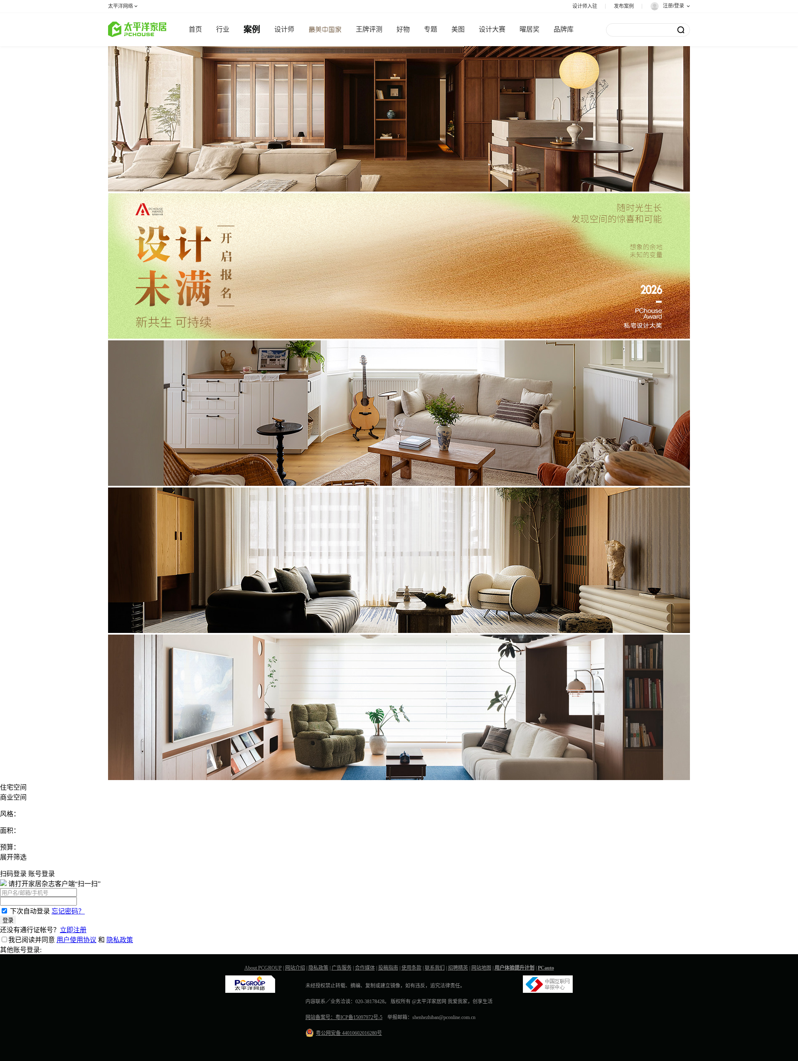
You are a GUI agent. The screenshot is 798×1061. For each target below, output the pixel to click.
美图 (458, 29)
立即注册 (73, 929)
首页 (195, 29)
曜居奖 (529, 29)
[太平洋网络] (250, 991)
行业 (222, 29)
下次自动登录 (30, 911)
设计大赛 (492, 29)
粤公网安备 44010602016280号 (349, 1033)
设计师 (284, 29)
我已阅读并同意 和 (70, 939)
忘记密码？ (68, 911)
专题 (430, 29)
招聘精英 (458, 968)
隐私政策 (119, 939)
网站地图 (481, 968)
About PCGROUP (263, 968)
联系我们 (435, 968)
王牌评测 (369, 29)
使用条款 (411, 968)
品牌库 (564, 29)
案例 (252, 29)
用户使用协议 (76, 939)
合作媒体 (365, 968)
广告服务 (342, 968)
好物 (403, 29)
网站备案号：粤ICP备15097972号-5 (343, 1017)
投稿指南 (388, 968)
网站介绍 (295, 968)
